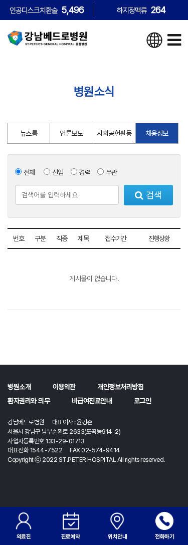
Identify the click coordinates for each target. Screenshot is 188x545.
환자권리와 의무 (29, 401)
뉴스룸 (29, 133)
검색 (152, 195)
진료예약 (70, 536)
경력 (84, 172)
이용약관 (64, 387)
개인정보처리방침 (120, 387)
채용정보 (156, 133)
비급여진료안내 (92, 401)
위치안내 (117, 536)
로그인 (142, 401)
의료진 (24, 536)
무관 (110, 172)
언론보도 (71, 133)
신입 (57, 172)
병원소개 (19, 387)
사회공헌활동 (114, 133)
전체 (28, 172)
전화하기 (164, 536)
